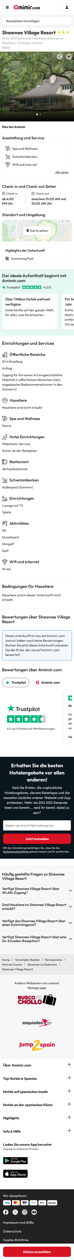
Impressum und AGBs (18, 1222)
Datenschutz (12, 1231)
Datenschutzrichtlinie (15, 851)
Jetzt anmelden (37, 839)
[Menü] (7, 7)
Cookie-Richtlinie (16, 1240)
